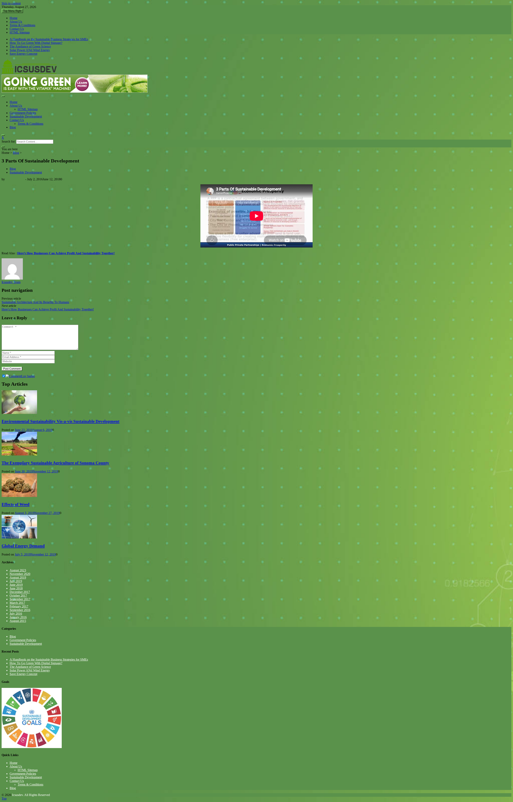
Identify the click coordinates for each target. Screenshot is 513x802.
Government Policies (23, 113)
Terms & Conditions (22, 25)
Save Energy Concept (23, 53)
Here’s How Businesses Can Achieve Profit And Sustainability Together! (48, 309)
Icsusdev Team (15, 179)
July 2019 (16, 581)
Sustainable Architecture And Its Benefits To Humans (35, 302)
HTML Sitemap (20, 32)
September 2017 (20, 599)
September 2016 (20, 610)
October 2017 (18, 595)
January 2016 (18, 617)
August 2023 (18, 570)
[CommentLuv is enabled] (20, 376)
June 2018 (16, 588)
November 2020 (20, 574)
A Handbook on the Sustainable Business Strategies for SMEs (49, 39)
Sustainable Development (26, 116)
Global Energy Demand (23, 545)
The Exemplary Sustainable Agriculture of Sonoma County (55, 462)
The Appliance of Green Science (30, 46)
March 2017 (17, 602)
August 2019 (18, 577)
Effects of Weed (15, 504)
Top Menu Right (12, 10)
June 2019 (16, 584)
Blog (13, 127)
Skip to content (11, 3)
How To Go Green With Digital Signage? (36, 43)
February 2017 (19, 606)
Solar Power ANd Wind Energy (30, 50)
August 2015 (18, 621)
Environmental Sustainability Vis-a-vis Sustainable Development (60, 421)
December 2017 (20, 592)
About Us (16, 21)
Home (13, 18)
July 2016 (16, 613)
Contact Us (17, 28)
